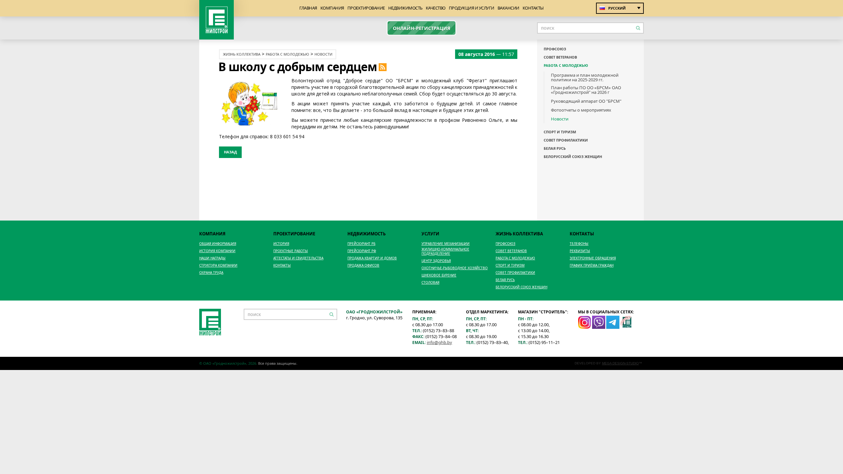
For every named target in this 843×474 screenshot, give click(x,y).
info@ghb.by (439, 342)
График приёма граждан (591, 265)
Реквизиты (580, 251)
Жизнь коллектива (241, 54)
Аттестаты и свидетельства (298, 258)
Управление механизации (446, 244)
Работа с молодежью (287, 54)
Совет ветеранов (560, 57)
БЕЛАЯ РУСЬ (555, 148)
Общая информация (217, 244)
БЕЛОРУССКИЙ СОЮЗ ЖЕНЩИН (573, 156)
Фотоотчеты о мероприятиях (581, 110)
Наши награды (212, 258)
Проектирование (366, 8)
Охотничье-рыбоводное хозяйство (455, 268)
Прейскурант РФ (361, 251)
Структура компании (218, 265)
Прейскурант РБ (361, 244)
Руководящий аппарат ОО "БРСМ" (586, 101)
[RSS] (383, 66)
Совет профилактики (566, 140)
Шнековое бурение (439, 275)
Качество (436, 8)
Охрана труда (211, 273)
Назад (230, 151)
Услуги (430, 234)
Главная (308, 8)
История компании (217, 251)
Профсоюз (555, 49)
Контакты (533, 8)
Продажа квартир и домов (372, 258)
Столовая (430, 282)
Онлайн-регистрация (421, 28)
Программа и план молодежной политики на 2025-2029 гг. (584, 77)
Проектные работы (290, 251)
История (281, 244)
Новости (323, 54)
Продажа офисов (363, 265)
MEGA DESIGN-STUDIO (620, 363)
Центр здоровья (436, 261)
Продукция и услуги (471, 8)
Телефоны (579, 244)
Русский (617, 8)
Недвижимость (405, 8)
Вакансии (508, 8)
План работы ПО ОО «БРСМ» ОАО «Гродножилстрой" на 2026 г (586, 89)
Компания (332, 8)
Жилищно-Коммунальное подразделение (445, 251)
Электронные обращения (593, 258)
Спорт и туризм (560, 132)
